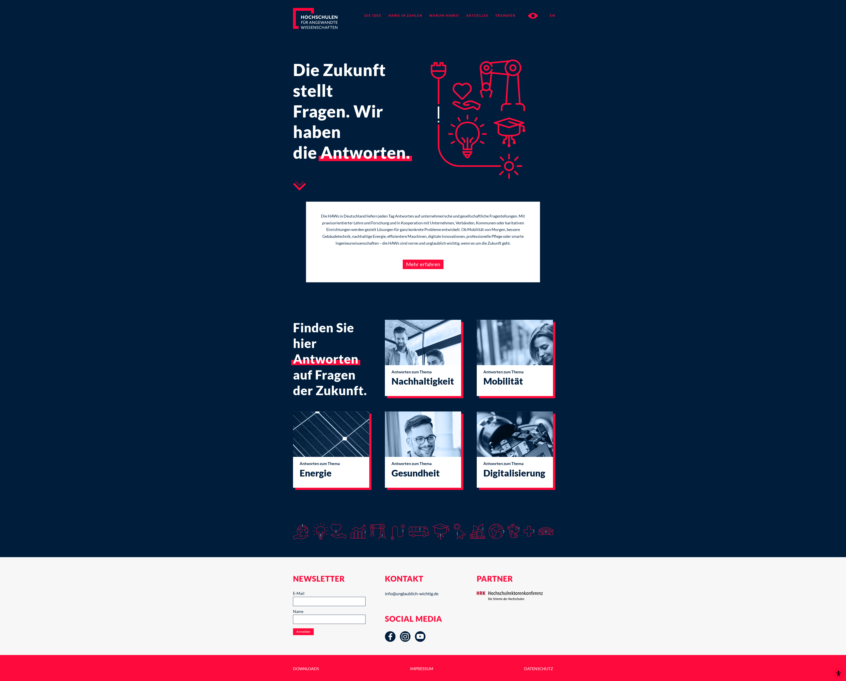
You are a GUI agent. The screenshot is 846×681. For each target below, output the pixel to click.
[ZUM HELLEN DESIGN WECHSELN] (529, 15)
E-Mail (298, 593)
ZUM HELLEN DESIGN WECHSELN (533, 16)
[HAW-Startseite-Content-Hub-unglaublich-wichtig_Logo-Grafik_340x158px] (323, 25)
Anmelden (303, 631)
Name (298, 611)
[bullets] (299, 186)
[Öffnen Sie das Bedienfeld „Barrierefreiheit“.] (838, 673)
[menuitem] (373, 15)
